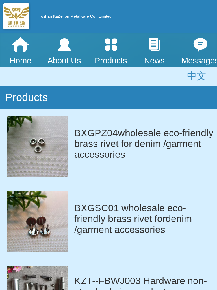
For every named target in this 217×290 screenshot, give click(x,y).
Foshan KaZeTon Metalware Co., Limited (75, 16)
